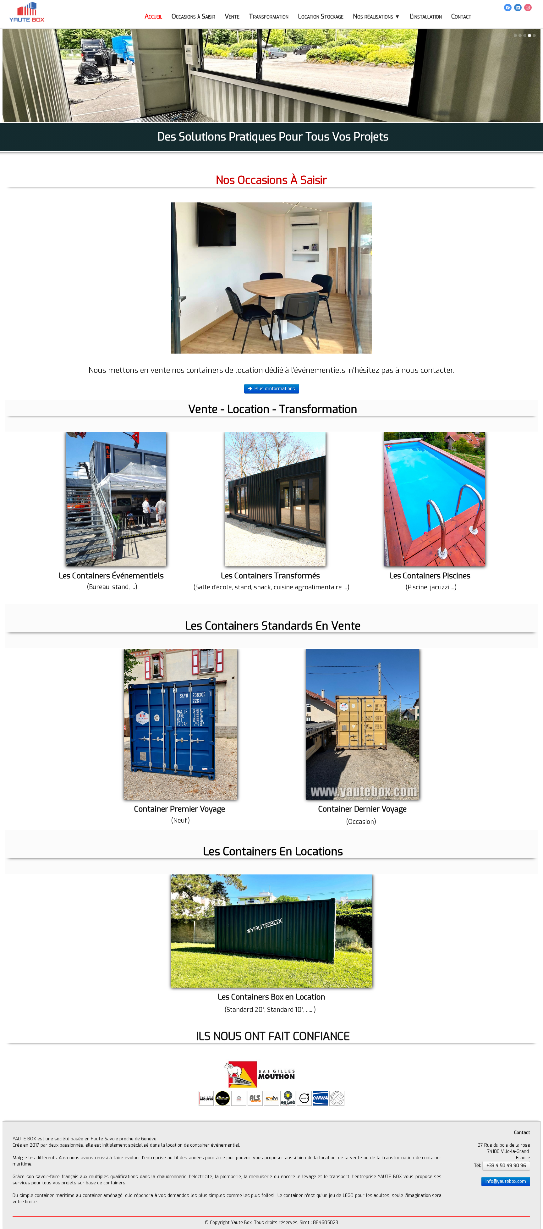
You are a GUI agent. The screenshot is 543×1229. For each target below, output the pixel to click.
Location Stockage (320, 16)
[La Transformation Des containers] (275, 499)
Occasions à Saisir (193, 16)
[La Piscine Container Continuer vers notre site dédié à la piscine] (435, 499)
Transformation (268, 16)
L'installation (425, 16)
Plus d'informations (275, 389)
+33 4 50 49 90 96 (506, 1166)
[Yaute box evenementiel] (116, 499)
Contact (461, 16)
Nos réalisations (376, 16)
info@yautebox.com (505, 1182)
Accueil (153, 16)
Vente (232, 16)
